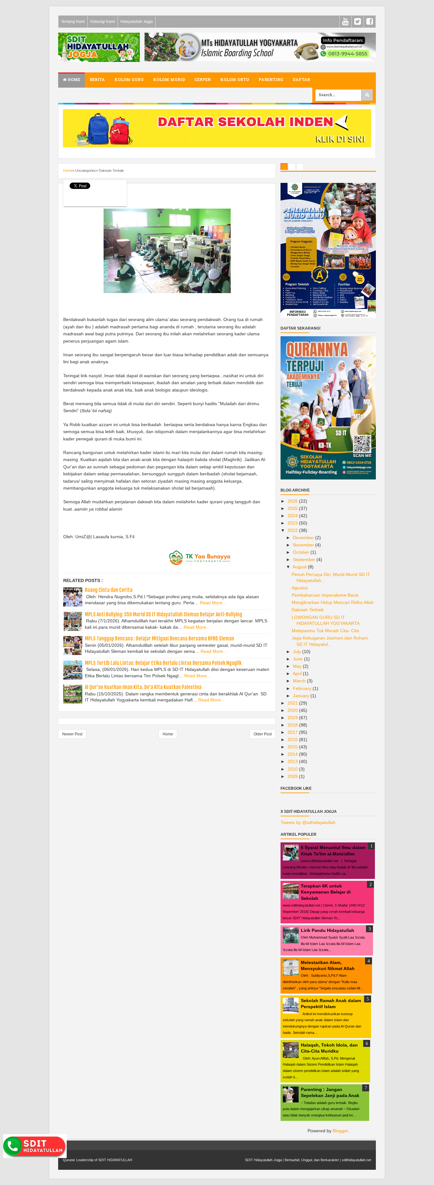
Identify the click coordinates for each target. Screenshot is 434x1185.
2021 (293, 703)
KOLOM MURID (169, 80)
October (301, 552)
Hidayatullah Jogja (136, 21)
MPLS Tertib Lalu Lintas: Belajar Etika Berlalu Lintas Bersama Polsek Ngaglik (163, 663)
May (298, 666)
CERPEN (202, 80)
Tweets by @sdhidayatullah (308, 822)
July (297, 651)
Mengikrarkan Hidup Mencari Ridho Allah (333, 602)
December (304, 537)
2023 (293, 523)
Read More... (213, 602)
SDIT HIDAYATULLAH (115, 1160)
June (298, 658)
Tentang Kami (73, 21)
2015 (293, 746)
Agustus (300, 587)
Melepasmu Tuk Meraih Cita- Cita (325, 630)
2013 (293, 761)
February (303, 688)
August (300, 566)
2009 (293, 776)
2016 (293, 739)
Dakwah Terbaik (308, 609)
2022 (293, 530)
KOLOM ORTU (234, 80)
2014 (293, 754)
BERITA (97, 80)
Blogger (340, 1130)
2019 (293, 717)
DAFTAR (301, 80)
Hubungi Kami (102, 21)
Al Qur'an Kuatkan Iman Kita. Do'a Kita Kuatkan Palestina (143, 687)
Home (73, 80)
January (301, 695)
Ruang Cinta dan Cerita (108, 590)
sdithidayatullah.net (356, 1160)
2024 (293, 515)
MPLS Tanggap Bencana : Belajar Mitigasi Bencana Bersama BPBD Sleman (159, 638)
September (304, 559)
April (298, 673)
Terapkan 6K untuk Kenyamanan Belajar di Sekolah (326, 892)
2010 (293, 769)
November (304, 544)
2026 (293, 501)
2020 (293, 710)
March (300, 680)
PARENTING (271, 80)
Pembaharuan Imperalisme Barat (325, 595)
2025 (293, 508)
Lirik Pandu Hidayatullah (327, 930)
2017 (293, 732)
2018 (293, 724)
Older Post (263, 734)
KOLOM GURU (129, 80)
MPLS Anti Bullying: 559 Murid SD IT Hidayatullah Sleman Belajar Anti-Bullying (163, 614)
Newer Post (72, 734)
